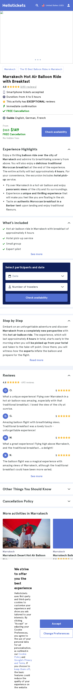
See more (36, 254)
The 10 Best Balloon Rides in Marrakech (41, 69)
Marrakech (9, 69)
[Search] (37, 5)
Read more (36, 360)
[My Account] (69, 5)
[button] (36, 149)
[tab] (36, 149)
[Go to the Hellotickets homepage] (14, 5)
